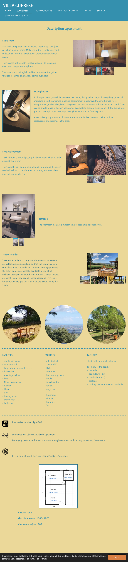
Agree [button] (117, 557)
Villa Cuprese (18, 5)
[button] (122, 43)
